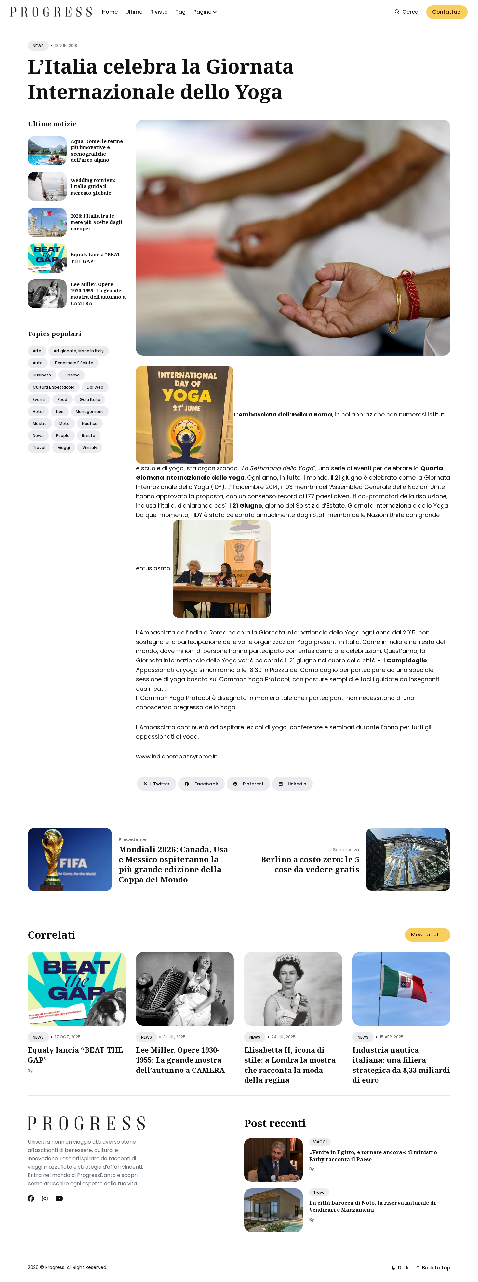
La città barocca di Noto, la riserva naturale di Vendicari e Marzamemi (372, 1206)
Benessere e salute (74, 363)
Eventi (39, 399)
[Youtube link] (59, 1198)
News (38, 435)
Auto (38, 363)
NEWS (38, 45)
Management (89, 411)
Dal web (95, 387)
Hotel (38, 411)
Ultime (134, 12)
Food (62, 399)
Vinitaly (89, 447)
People (63, 435)
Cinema (71, 375)
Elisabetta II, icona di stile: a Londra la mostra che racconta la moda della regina (290, 1064)
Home (110, 12)
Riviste (158, 12)
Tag (180, 12)
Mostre (40, 423)
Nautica (90, 423)
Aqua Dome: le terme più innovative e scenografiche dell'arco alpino (97, 150)
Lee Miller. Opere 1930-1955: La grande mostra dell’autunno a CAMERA (98, 294)
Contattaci (447, 12)
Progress (54, 1267)
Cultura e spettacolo (53, 387)
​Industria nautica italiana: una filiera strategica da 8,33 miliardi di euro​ (401, 1064)
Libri (59, 411)
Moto (64, 423)
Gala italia (90, 399)
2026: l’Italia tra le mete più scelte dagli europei (96, 222)
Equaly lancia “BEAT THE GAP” (96, 257)
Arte (37, 351)
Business (42, 375)
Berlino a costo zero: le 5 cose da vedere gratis (310, 864)
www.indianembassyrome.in (177, 756)
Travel (39, 447)
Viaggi (64, 447)
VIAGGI (320, 1142)
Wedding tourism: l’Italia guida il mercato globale (93, 186)
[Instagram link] (45, 1198)
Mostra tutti (427, 934)
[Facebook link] (31, 1198)
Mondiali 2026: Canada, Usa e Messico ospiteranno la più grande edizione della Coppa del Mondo (173, 864)
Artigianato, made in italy (79, 351)
